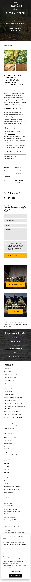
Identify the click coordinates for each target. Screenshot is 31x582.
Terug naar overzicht (9, 45)
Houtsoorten (13, 322)
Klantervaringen (8, 492)
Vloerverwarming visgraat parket (13, 417)
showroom (21, 145)
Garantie (6, 478)
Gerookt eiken (8, 391)
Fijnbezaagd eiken (9, 394)
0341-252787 (13, 530)
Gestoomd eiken (8, 386)
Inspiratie (6, 472)
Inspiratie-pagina (8, 138)
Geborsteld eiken (8, 389)
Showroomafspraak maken (11, 489)
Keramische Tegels (15, 349)
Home (5, 322)
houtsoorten (11, 134)
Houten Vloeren (15, 337)
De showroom (8, 466)
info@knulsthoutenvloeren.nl (16, 532)
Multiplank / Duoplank (10, 437)
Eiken (20, 322)
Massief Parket (8, 449)
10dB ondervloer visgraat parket (13, 403)
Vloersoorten (7, 371)
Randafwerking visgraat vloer (12, 426)
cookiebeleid (19, 565)
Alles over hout (8, 463)
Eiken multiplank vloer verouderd (13, 397)
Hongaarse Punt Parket (10, 454)
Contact (6, 483)
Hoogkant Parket (8, 452)
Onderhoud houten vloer (11, 411)
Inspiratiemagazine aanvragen (12, 486)
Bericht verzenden (15, 255)
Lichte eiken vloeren (9, 380)
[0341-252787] (8, 2)
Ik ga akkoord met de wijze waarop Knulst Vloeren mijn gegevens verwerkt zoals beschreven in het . (15, 247)
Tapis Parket (7, 446)
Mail (4, 2)
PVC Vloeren (15, 341)
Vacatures (6, 475)
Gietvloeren (15, 345)
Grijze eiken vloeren (9, 383)
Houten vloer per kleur (10, 377)
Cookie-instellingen (15, 571)
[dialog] (15, 556)
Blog (5, 481)
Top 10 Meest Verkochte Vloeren (13, 414)
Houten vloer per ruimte (10, 374)
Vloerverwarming (15, 356)
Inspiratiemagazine (9, 136)
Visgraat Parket (8, 443)
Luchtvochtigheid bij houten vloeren (14, 420)
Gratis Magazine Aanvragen (15, 29)
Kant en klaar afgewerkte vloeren (13, 423)
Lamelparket (7, 440)
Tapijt (16, 353)
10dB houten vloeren (9, 400)
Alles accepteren (15, 575)
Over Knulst (7, 469)
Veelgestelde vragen (9, 428)
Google (10, 567)
